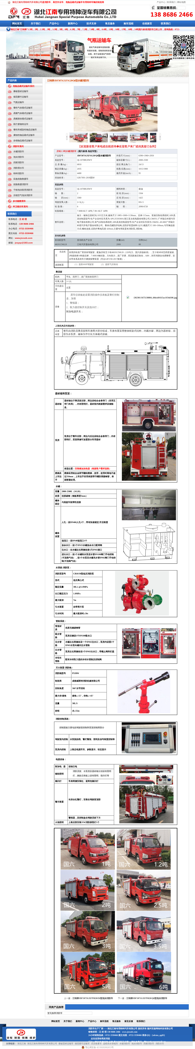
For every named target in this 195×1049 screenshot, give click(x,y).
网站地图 (181, 2)
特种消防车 (18, 173)
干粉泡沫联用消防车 (23, 190)
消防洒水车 (18, 168)
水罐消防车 (18, 151)
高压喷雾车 (96, 1043)
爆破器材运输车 (20, 91)
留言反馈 (128, 1021)
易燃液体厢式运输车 (23, 119)
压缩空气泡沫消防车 (23, 195)
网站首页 (17, 23)
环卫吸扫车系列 (20, 206)
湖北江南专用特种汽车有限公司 (42, 1043)
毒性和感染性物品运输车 (25, 130)
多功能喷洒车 (19, 201)
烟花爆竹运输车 (20, 97)
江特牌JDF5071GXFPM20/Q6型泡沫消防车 (146, 998)
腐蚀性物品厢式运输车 (24, 135)
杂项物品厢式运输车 (23, 140)
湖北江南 (21, 1043)
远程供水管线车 (110, 1043)
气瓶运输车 (18, 102)
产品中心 (161, 2)
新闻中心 (73, 23)
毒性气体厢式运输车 (23, 108)
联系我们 (171, 2)
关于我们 (36, 23)
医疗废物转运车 (20, 124)
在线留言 (147, 23)
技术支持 (91, 23)
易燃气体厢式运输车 (23, 113)
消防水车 (160, 1043)
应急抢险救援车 (20, 179)
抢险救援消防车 (20, 184)
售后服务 (110, 23)
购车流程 (128, 23)
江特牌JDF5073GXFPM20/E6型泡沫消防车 (93, 998)
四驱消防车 (18, 162)
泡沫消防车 (18, 157)
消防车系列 (18, 146)
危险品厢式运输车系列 (23, 86)
